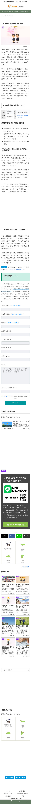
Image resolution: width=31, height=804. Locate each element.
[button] (26, 536)
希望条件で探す (8, 793)
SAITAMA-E (9, 777)
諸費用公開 (8, 796)
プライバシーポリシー (7, 396)
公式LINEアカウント (16, 270)
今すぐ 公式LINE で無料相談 (15, 525)
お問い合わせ (23, 791)
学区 (4, 470)
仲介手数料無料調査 (22, 793)
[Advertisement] (15, 210)
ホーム (8, 791)
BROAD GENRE (20, 777)
